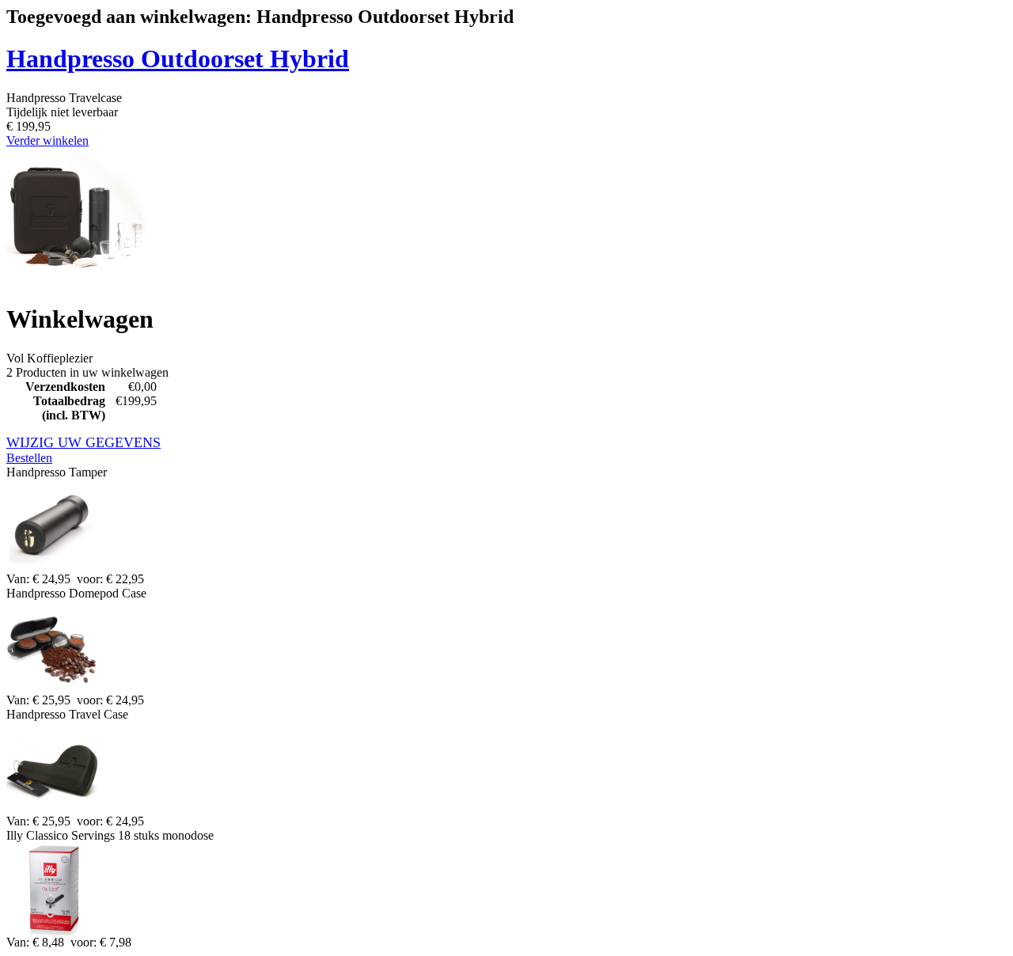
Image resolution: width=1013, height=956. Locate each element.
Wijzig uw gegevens (83, 442)
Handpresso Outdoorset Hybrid (177, 58)
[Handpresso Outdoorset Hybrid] (76, 283)
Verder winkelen (47, 140)
